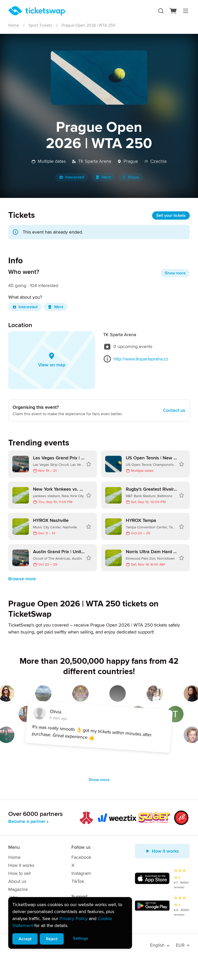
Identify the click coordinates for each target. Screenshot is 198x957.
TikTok (77, 881)
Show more (175, 273)
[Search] (161, 11)
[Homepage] (36, 11)
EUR (180, 945)
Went (106, 177)
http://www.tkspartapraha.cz (140, 359)
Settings (80, 938)
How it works (21, 865)
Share (133, 177)
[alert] (70, 923)
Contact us (174, 410)
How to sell (19, 873)
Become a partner (26, 821)
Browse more (22, 579)
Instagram (81, 873)
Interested (74, 177)
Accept (25, 938)
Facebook (81, 857)
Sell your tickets (171, 215)
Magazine (18, 889)
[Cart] (173, 11)
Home (13, 25)
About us (17, 881)
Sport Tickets (40, 25)
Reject (51, 938)
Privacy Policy (74, 918)
